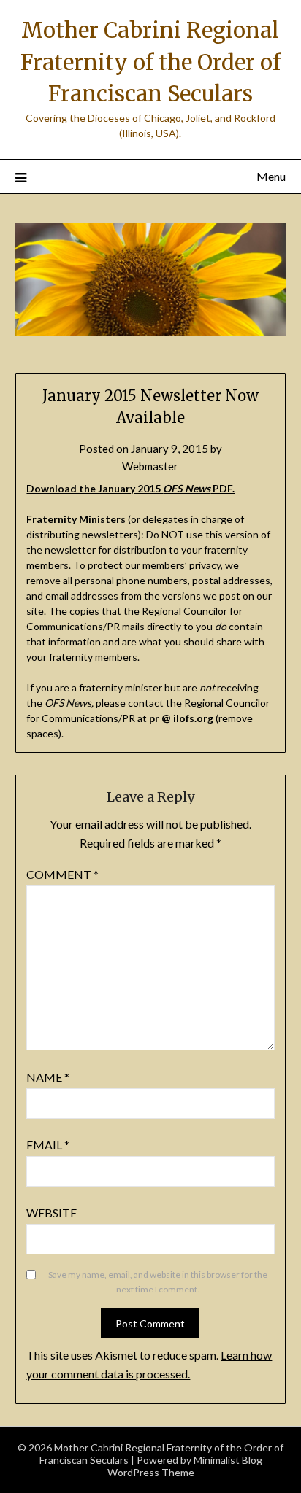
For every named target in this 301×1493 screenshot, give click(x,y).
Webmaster (150, 466)
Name (47, 1077)
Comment (62, 874)
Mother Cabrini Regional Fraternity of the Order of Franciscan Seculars (150, 62)
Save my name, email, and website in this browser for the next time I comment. (157, 1282)
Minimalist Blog (228, 1460)
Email (47, 1145)
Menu (271, 176)
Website (51, 1212)
